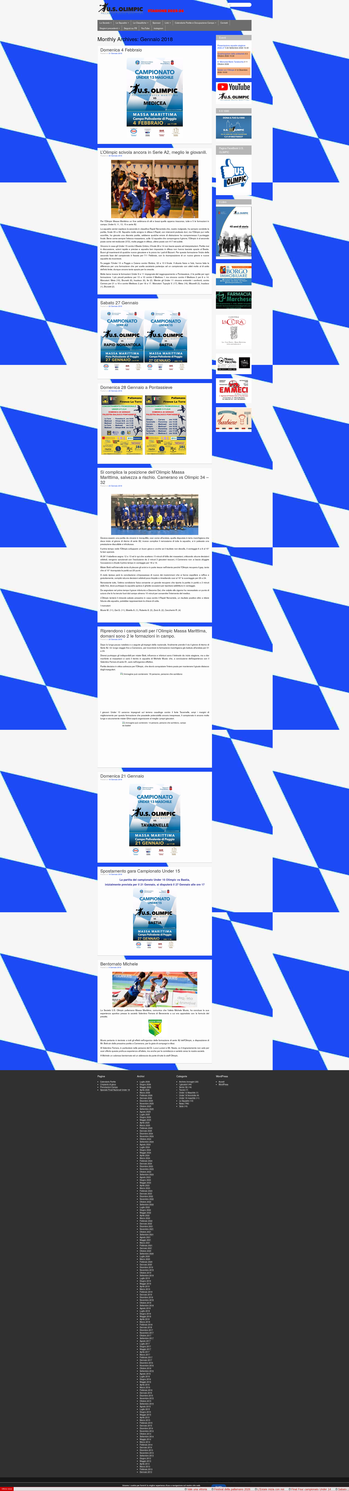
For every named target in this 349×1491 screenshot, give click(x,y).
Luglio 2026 (145, 1081)
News (181, 1103)
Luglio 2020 (145, 1256)
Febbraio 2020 (146, 1261)
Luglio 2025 (145, 1114)
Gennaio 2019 (146, 1294)
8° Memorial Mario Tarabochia (230, 61)
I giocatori (183, 1084)
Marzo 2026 (145, 1092)
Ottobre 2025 (145, 1106)
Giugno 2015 (145, 1411)
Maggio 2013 (145, 1461)
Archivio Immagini (186, 1081)
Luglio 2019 (145, 1278)
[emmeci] (234, 389)
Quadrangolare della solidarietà (231, 53)
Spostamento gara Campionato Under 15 (140, 871)
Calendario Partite (108, 1081)
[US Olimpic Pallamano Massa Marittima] (141, 8)
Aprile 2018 (145, 1319)
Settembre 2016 (147, 1371)
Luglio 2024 (145, 1147)
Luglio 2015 (145, 1409)
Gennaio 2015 (146, 1425)
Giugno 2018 (145, 1313)
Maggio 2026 (145, 1087)
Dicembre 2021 (146, 1226)
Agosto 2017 (145, 1341)
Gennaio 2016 (146, 1392)
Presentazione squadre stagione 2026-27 (231, 46)
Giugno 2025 (145, 1117)
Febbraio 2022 (146, 1220)
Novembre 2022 (147, 1199)
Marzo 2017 (145, 1354)
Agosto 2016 (145, 1373)
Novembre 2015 (147, 1398)
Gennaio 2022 (146, 1223)
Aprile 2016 (145, 1384)
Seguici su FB (130, 28)
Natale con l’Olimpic (225, 70)
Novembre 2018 (147, 1300)
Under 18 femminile (187, 1095)
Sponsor (157, 22)
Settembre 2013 (147, 1455)
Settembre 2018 (147, 1305)
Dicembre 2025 (146, 1100)
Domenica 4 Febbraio (121, 50)
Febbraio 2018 (146, 1324)
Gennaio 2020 (146, 1264)
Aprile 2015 (145, 1417)
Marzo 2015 (145, 1420)
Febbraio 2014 (146, 1444)
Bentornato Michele (119, 964)
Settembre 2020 (147, 1253)
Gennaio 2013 (146, 1472)
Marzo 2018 (145, 1321)
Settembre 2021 (147, 1234)
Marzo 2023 (145, 1188)
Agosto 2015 (145, 1406)
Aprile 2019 (145, 1286)
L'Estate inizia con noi (95, 1489)
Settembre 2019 (147, 1275)
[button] (122, 340)
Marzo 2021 (145, 1242)
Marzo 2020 (145, 1259)
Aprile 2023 (145, 1185)
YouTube (145, 28)
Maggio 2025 (145, 1119)
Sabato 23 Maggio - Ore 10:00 (181, 1489)
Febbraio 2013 (146, 1469)
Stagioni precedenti (109, 28)
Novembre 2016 (147, 1365)
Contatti (224, 22)
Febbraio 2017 (146, 1357)
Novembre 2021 (147, 1229)
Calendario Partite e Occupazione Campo (195, 22)
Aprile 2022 (145, 1215)
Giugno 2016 (145, 1379)
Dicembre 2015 (146, 1395)
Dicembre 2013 (146, 1450)
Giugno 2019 (145, 1280)
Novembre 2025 (147, 1103)
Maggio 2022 (145, 1212)
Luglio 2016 (145, 1376)
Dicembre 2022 (146, 1196)
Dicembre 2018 (146, 1297)
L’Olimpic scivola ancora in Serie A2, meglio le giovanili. (153, 152)
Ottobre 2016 (145, 1368)
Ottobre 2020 (145, 1250)
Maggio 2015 (145, 1414)
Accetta (218, 1486)
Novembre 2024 (147, 1136)
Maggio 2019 (145, 1283)
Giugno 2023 (145, 1179)
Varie (181, 1106)
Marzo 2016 (145, 1387)
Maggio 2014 (145, 1439)
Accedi (221, 1081)
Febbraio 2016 (146, 1390)
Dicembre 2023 (146, 1166)
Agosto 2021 (145, 1237)
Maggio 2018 (145, 1316)
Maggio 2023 (145, 1182)
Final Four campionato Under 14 (135, 1489)
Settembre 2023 (147, 1174)
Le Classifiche (140, 22)
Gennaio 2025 (146, 1130)
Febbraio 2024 (146, 1160)
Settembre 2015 (147, 1403)
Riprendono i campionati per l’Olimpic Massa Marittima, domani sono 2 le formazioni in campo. (153, 633)
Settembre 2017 (147, 1338)
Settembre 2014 (147, 1436)
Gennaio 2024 (146, 1163)
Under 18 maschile (187, 1098)
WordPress (223, 1084)
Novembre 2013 (147, 1452)
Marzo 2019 (145, 1289)
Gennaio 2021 (146, 1248)
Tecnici (182, 1089)
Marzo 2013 (145, 1466)
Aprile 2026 (145, 1089)
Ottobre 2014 (145, 1433)
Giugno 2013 (145, 1458)
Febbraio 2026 (146, 1095)
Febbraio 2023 (146, 1190)
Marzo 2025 (145, 1125)
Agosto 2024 (145, 1144)
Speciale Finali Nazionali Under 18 (115, 1089)
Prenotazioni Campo (109, 1087)
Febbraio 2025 (146, 1128)
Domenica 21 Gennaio (122, 776)
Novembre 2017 (147, 1332)
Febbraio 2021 (146, 1245)
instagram (158, 28)
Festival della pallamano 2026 (56, 1489)
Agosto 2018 (145, 1308)
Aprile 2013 (145, 1463)
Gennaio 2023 (146, 1193)
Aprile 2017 (145, 1351)
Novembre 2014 (147, 1431)
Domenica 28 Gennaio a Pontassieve (136, 387)
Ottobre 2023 (145, 1171)
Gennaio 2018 (146, 1327)
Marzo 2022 (145, 1218)
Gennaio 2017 (146, 1360)
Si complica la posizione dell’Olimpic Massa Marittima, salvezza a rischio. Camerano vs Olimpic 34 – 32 (154, 477)
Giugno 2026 (145, 1084)
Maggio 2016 (145, 1381)
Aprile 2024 (145, 1155)
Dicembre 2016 (146, 1362)
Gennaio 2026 (146, 1098)
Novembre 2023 (147, 1169)
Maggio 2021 (145, 1240)
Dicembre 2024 (146, 1133)
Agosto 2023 (145, 1177)
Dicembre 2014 (146, 1428)
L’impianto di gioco (108, 1084)
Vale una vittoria (21, 1489)
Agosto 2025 (145, 1111)
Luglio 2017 (145, 1343)
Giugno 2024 (145, 1149)
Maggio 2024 (145, 1152)
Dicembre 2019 (146, 1267)
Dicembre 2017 (146, 1330)
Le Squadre (121, 22)
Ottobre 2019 (145, 1272)
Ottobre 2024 (145, 1139)
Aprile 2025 (145, 1122)
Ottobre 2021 (145, 1231)
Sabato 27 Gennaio (119, 302)
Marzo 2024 (145, 1158)
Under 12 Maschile (187, 1092)
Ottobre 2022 (145, 1201)
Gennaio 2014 (146, 1447)
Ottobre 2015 (145, 1401)
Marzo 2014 (145, 1442)
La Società (105, 22)
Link (167, 22)
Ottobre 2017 (145, 1335)
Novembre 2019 (147, 1270)
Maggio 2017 (145, 1349)
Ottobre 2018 (145, 1302)
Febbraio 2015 (146, 1422)
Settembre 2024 (147, 1141)
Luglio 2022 (145, 1207)
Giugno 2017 (145, 1346)
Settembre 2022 (147, 1204)
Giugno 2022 (145, 1210)
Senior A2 (183, 1087)
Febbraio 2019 (146, 1291)
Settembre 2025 (147, 1109)
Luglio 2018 (145, 1311)
